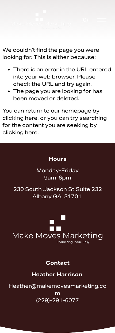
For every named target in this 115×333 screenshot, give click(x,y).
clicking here (19, 118)
